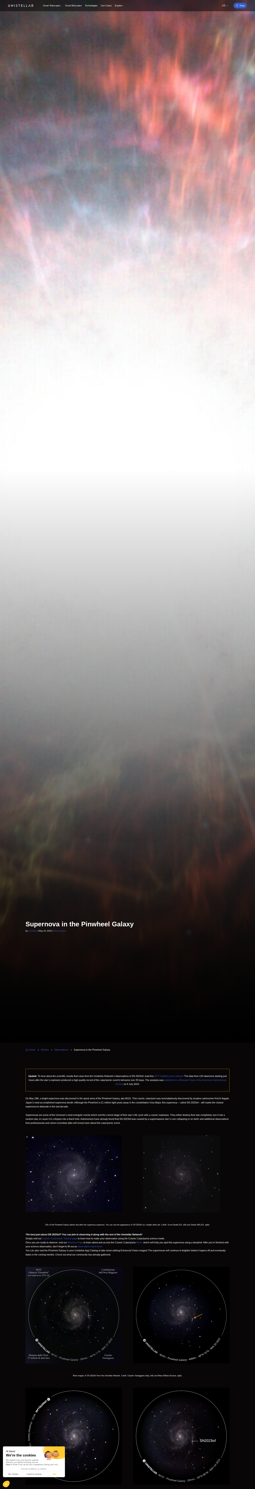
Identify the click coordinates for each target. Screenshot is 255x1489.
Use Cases (106, 5)
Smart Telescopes (51, 5)
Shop (242, 5)
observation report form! (90, 1246)
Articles (45, 1050)
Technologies (91, 5)
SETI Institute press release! (169, 1076)
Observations (59, 931)
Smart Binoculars (73, 5)
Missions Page (75, 1242)
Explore (118, 5)
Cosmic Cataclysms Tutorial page (59, 1238)
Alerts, (139, 1242)
